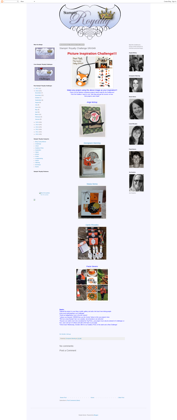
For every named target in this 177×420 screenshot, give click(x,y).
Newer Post (63, 397)
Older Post (121, 397)
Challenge (38, 144)
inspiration (38, 150)
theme (37, 166)
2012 (37, 129)
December (38, 93)
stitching (37, 162)
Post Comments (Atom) (73, 400)
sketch (37, 160)
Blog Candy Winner (40, 141)
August (37, 102)
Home (92, 397)
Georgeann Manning (92, 143)
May (36, 109)
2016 (37, 91)
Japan (37, 152)
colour (37, 146)
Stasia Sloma (92, 184)
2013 (37, 127)
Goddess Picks (39, 148)
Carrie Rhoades (92, 225)
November (38, 95)
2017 (37, 88)
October (37, 97)
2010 (37, 134)
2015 (37, 122)
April (36, 112)
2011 (37, 132)
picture (37, 154)
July (36, 105)
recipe (37, 156)
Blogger (96, 415)
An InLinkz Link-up (65, 334)
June (36, 107)
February (37, 117)
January (37, 119)
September (38, 100)
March (37, 114)
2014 (37, 124)
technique (38, 164)
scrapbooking (39, 158)
